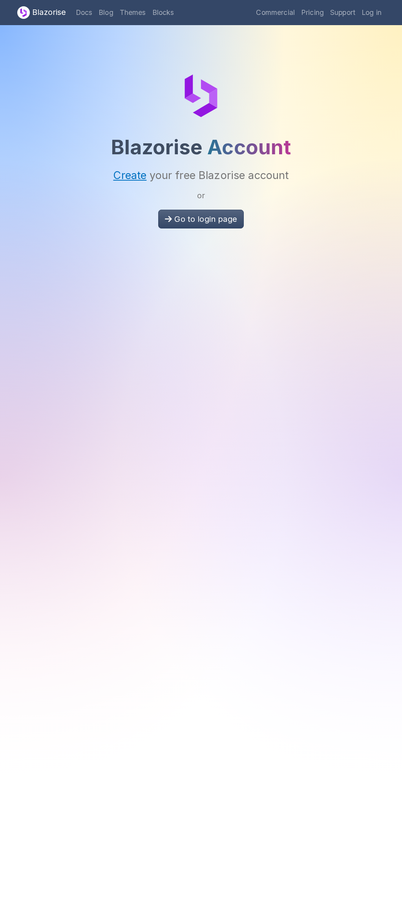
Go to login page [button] (204, 219)
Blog (106, 12)
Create (129, 175)
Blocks (163, 12)
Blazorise (48, 12)
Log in (372, 12)
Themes (133, 12)
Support (342, 12)
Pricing (312, 12)
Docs (84, 12)
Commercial (275, 12)
